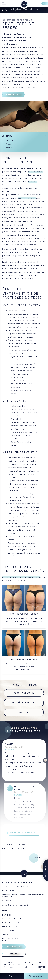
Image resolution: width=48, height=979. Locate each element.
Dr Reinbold (8, 915)
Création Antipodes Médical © (9, 965)
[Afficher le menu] (4, 3)
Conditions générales (40, 966)
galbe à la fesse (35, 172)
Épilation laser (9, 927)
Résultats (10, 148)
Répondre (10, 750)
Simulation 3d (8, 934)
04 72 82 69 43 (8, 901)
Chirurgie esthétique (12, 919)
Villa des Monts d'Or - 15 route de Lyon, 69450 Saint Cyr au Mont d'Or (23, 896)
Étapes (8, 144)
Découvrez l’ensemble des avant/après (21, 577)
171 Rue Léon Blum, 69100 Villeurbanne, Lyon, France (22, 887)
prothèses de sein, (27, 198)
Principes (10, 140)
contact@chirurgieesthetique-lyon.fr (15, 905)
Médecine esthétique (12, 923)
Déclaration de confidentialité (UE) (25, 965)
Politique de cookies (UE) (12, 939)
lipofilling (32, 182)
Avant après (8, 930)
